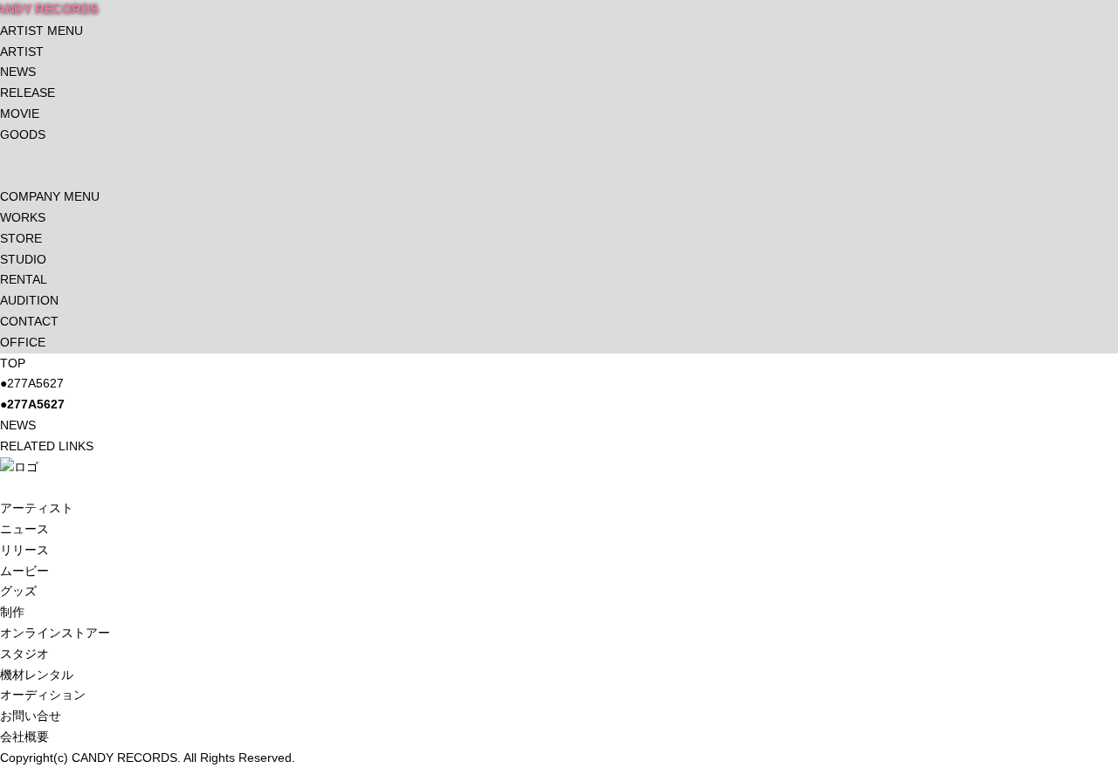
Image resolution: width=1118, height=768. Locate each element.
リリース (24, 550)
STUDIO (23, 259)
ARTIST (22, 51)
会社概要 (24, 737)
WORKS (22, 217)
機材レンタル (36, 675)
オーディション (43, 695)
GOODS (22, 134)
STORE (21, 238)
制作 (12, 612)
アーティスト (36, 508)
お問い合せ (30, 716)
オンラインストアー (55, 633)
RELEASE (27, 92)
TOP (12, 363)
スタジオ (24, 654)
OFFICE (22, 342)
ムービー (24, 571)
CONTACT (29, 321)
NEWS (18, 72)
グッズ (18, 591)
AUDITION (29, 300)
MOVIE (19, 113)
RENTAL (23, 279)
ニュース (24, 529)
